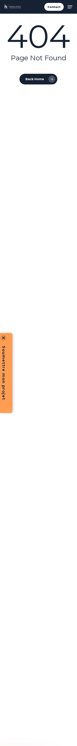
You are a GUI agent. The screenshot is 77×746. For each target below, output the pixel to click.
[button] (70, 7)
